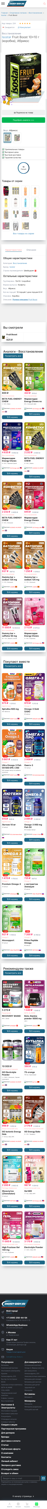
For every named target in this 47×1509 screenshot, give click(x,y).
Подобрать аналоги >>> (23, 120)
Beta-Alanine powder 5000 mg (32, 1017)
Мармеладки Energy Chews (9, 459)
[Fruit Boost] (3, 337)
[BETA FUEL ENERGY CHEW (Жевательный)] (12, 376)
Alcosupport (8, 940)
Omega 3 (27, 706)
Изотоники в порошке (10, 1069)
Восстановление (11, 33)
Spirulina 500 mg (10, 709)
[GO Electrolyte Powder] (12, 1050)
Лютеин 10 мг (9, 824)
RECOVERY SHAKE (11, 1016)
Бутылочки (28, 1069)
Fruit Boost (25, 299)
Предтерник (6, 1013)
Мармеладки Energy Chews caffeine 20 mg (31, 636)
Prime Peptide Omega (31, 941)
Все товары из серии (23, 233)
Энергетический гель (10, 1129)
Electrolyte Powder (33, 1247)
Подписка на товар (24, 112)
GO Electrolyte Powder (9, 1073)
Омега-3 (28, 765)
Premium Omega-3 (11, 884)
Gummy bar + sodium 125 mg (9, 578)
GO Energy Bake (32, 1131)
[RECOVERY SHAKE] (12, 993)
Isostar (6, 37)
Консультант (25, 27)
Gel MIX (28, 1191)
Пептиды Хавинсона (9, 1188)
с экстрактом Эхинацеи (31, 885)
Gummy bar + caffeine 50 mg (9, 634)
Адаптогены (6, 706)
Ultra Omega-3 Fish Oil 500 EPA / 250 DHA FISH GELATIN (11, 768)
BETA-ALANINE (29, 1013)
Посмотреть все (13, 356)
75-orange (29, 1072)
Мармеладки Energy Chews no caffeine (33, 401)
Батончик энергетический (33, 1129)
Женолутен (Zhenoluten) (8, 1192)
